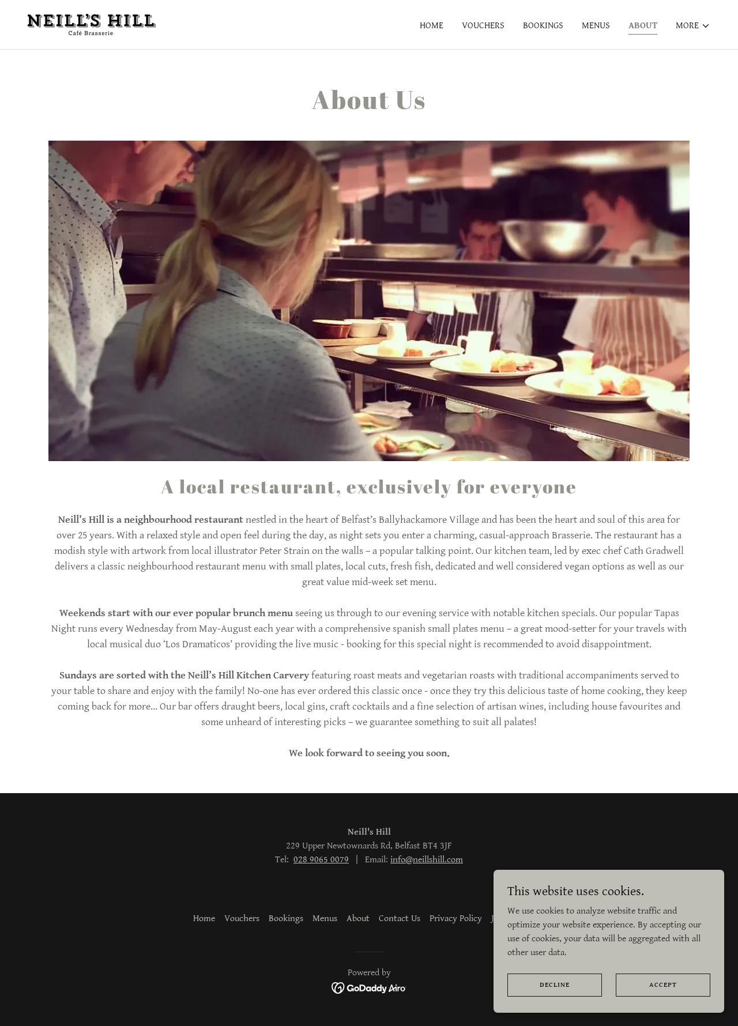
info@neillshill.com (426, 859)
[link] (92, 23)
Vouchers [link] (483, 25)
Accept (663, 985)
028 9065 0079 (321, 859)
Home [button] (204, 918)
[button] (693, 26)
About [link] (642, 25)
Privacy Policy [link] (456, 918)
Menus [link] (596, 25)
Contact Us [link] (399, 918)
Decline (555, 985)
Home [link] (431, 25)
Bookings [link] (543, 25)
